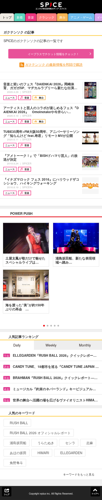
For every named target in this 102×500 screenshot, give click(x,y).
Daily (17, 345)
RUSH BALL (19, 422)
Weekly (51, 345)
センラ (70, 442)
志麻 (89, 442)
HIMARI (43, 452)
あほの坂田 (18, 452)
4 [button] (55, 326)
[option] (51, 269)
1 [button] (44, 326)
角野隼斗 (16, 462)
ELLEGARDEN (71, 452)
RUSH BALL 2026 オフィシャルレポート (40, 432)
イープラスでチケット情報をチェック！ (53, 54)
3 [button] (51, 326)
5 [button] (58, 326)
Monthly (85, 345)
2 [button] (47, 326)
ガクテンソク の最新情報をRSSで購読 (54, 64)
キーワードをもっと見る (78, 474)
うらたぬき (45, 442)
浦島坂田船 (18, 442)
